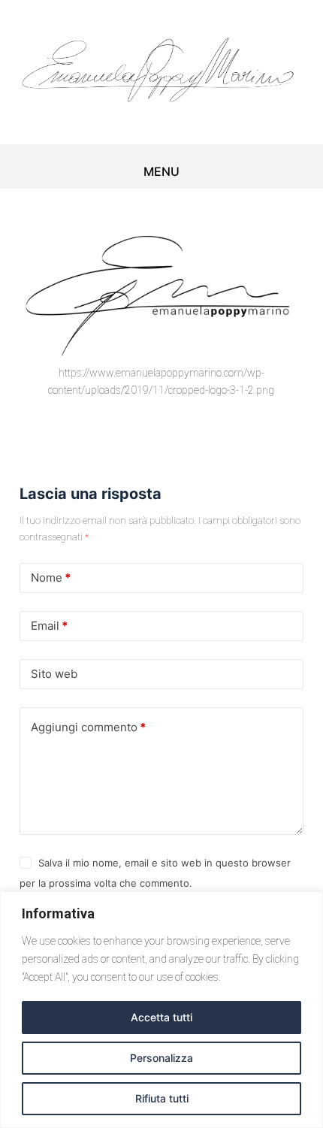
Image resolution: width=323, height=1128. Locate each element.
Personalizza (161, 1057)
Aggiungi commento (88, 727)
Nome (51, 577)
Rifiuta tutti (162, 1098)
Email (49, 625)
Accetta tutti (161, 1017)
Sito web (54, 674)
